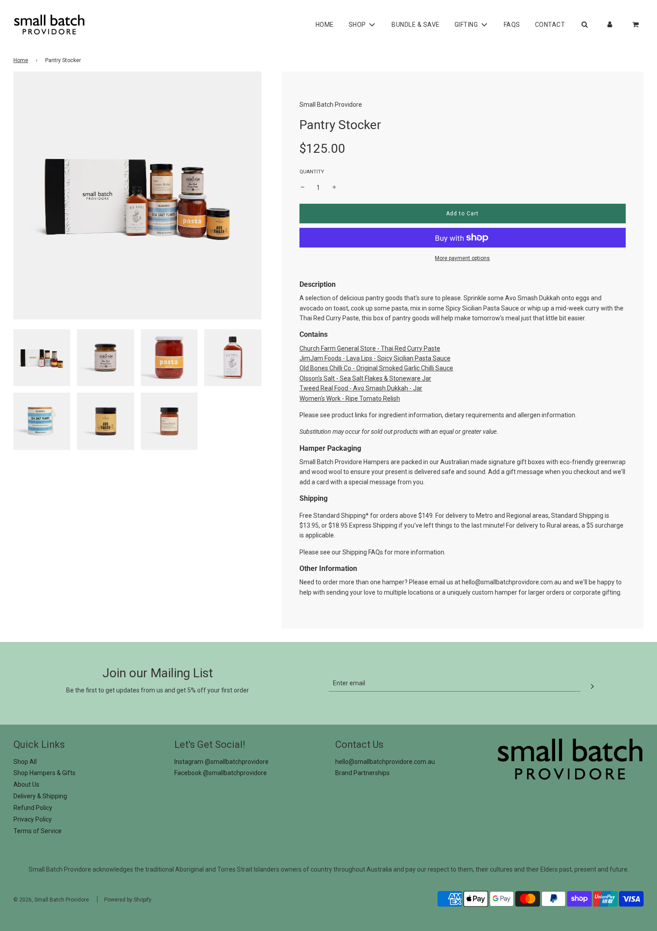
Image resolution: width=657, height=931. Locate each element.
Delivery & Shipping (40, 796)
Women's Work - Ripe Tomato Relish (349, 398)
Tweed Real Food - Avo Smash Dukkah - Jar (360, 388)
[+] (334, 187)
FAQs (512, 24)
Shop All (25, 761)
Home (325, 24)
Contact (550, 24)
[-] (302, 187)
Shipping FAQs (362, 552)
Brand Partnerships (362, 772)
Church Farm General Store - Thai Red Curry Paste (369, 348)
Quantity (311, 172)
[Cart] (636, 24)
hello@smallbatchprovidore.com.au (511, 582)
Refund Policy (32, 807)
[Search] (584, 24)
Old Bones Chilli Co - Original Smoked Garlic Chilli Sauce (376, 368)
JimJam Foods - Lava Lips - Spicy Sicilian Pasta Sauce (375, 358)
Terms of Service (37, 831)
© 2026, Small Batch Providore (51, 900)
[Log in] (610, 24)
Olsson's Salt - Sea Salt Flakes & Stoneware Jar (365, 378)
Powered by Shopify (128, 900)
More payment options (462, 258)
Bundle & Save (416, 24)
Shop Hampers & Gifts (44, 772)
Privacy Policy (32, 819)
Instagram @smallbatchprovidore (221, 761)
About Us (26, 784)
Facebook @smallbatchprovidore (220, 772)
